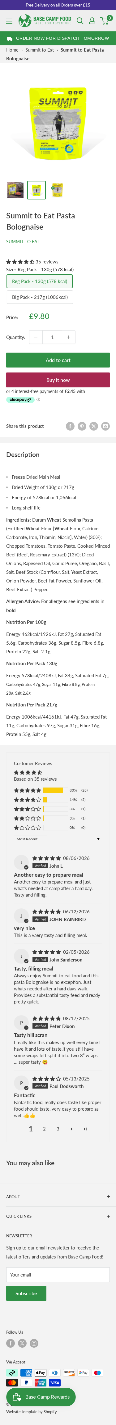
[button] (21, 261)
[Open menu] (9, 21)
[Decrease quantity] (35, 337)
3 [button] (58, 1128)
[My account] (92, 20)
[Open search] (80, 20)
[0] (105, 21)
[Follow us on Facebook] (10, 1343)
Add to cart (58, 360)
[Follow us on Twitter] (22, 1343)
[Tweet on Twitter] (93, 426)
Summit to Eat (39, 50)
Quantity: (15, 337)
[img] (47, 858)
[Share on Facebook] (70, 426)
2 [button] (44, 1128)
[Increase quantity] (68, 337)
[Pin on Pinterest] (82, 426)
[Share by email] (105, 426)
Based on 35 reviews (35, 779)
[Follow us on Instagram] (34, 1343)
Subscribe (26, 1293)
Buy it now (58, 380)
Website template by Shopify (31, 1411)
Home (12, 50)
